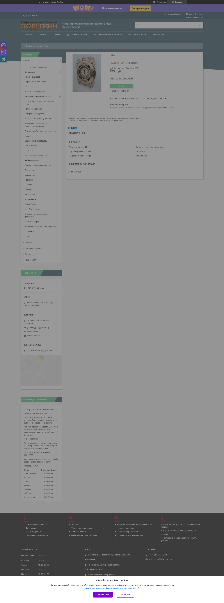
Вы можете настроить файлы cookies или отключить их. (111, 588)
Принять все (103, 595)
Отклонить (125, 595)
